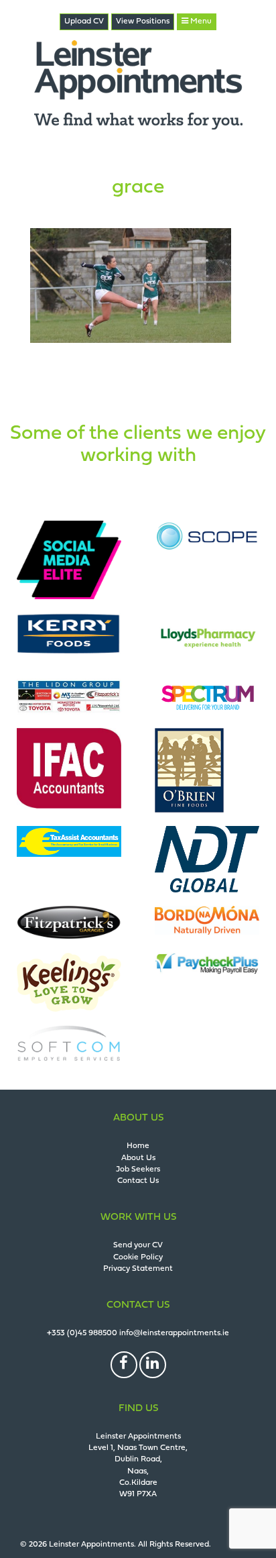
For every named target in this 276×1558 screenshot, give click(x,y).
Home (138, 1146)
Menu (200, 21)
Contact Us (138, 1181)
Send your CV (138, 1245)
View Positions (142, 21)
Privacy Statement (138, 1269)
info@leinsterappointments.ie (174, 1333)
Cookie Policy (138, 1257)
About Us (138, 1158)
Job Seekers (138, 1169)
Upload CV (84, 21)
